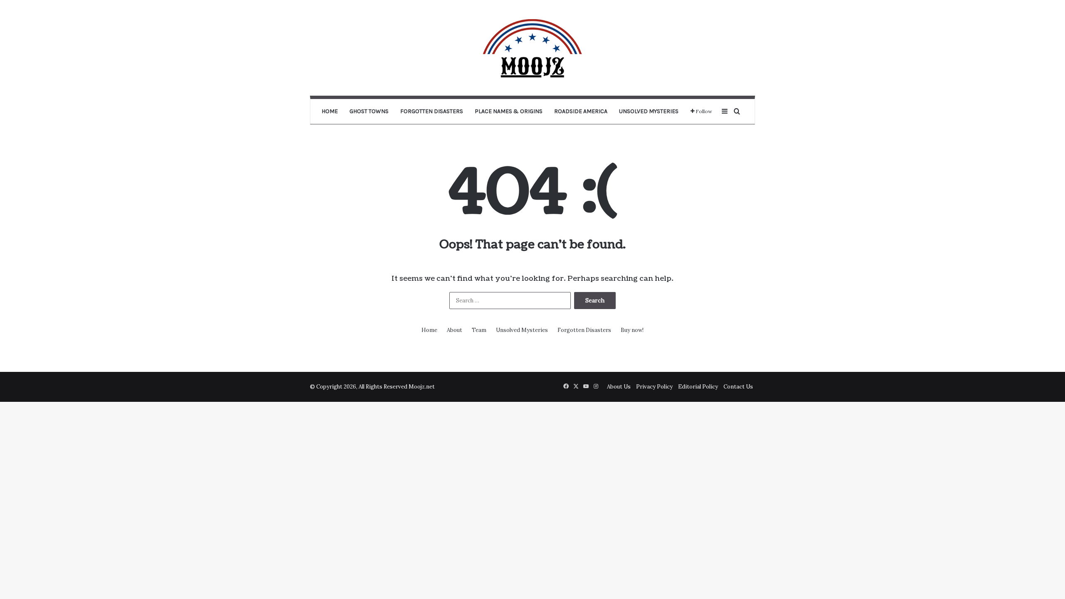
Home (330, 111)
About (454, 330)
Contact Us (738, 386)
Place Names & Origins (508, 111)
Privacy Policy (654, 386)
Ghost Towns (369, 111)
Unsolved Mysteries (649, 111)
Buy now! (632, 330)
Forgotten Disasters (431, 111)
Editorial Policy (698, 386)
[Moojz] (532, 48)
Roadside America (580, 111)
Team (479, 330)
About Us (619, 386)
